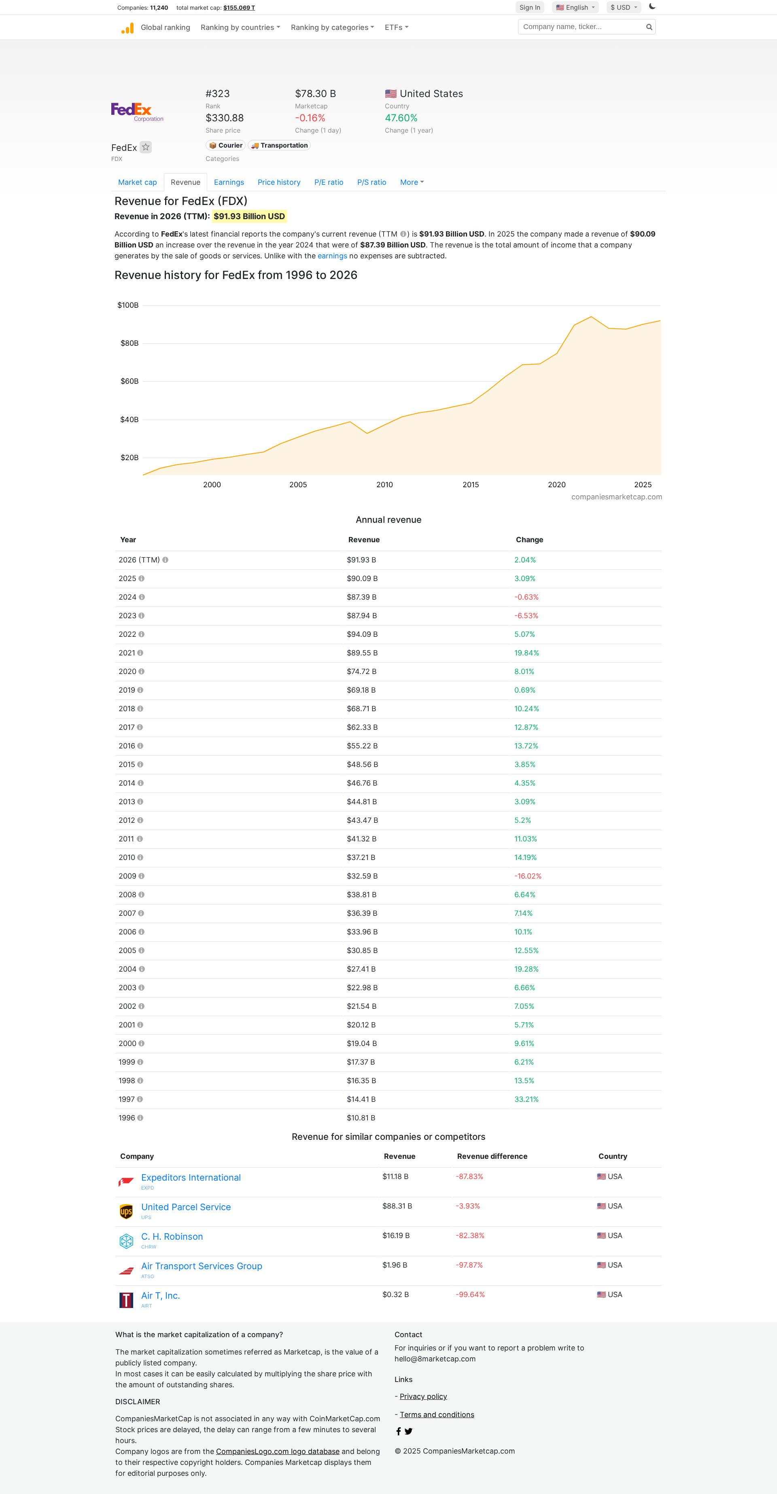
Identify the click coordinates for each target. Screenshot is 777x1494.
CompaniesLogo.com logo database (278, 1451)
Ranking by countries (237, 27)
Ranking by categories (330, 27)
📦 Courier (226, 145)
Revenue (185, 182)
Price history (279, 182)
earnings (332, 255)
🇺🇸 (572, 7)
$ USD (622, 7)
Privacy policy (423, 1396)
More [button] (409, 182)
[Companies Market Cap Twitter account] (409, 1432)
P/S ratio (371, 182)
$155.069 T (239, 7)
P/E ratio (329, 182)
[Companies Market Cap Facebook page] (399, 1432)
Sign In (530, 7)
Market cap (137, 182)
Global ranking (165, 27)
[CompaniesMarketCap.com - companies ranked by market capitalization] (127, 27)
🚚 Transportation (279, 145)
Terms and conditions (437, 1414)
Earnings (229, 182)
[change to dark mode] (652, 7)
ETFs (394, 27)
